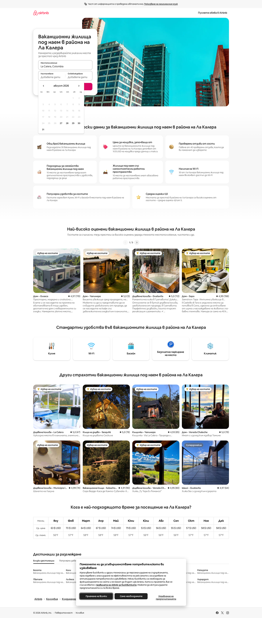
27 (61, 123)
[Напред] (136, 242)
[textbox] (52, 77)
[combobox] (65, 66)
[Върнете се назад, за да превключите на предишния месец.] (44, 86)
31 (43, 129)
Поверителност (64, 612)
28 (67, 123)
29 (73, 123)
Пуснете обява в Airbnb (212, 12)
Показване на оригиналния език (161, 4)
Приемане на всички (96, 596)
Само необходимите (131, 596)
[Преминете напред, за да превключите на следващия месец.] (79, 86)
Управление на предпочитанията (166, 597)
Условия (80, 612)
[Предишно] (125, 242)
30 (79, 123)
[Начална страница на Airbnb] (41, 13)
